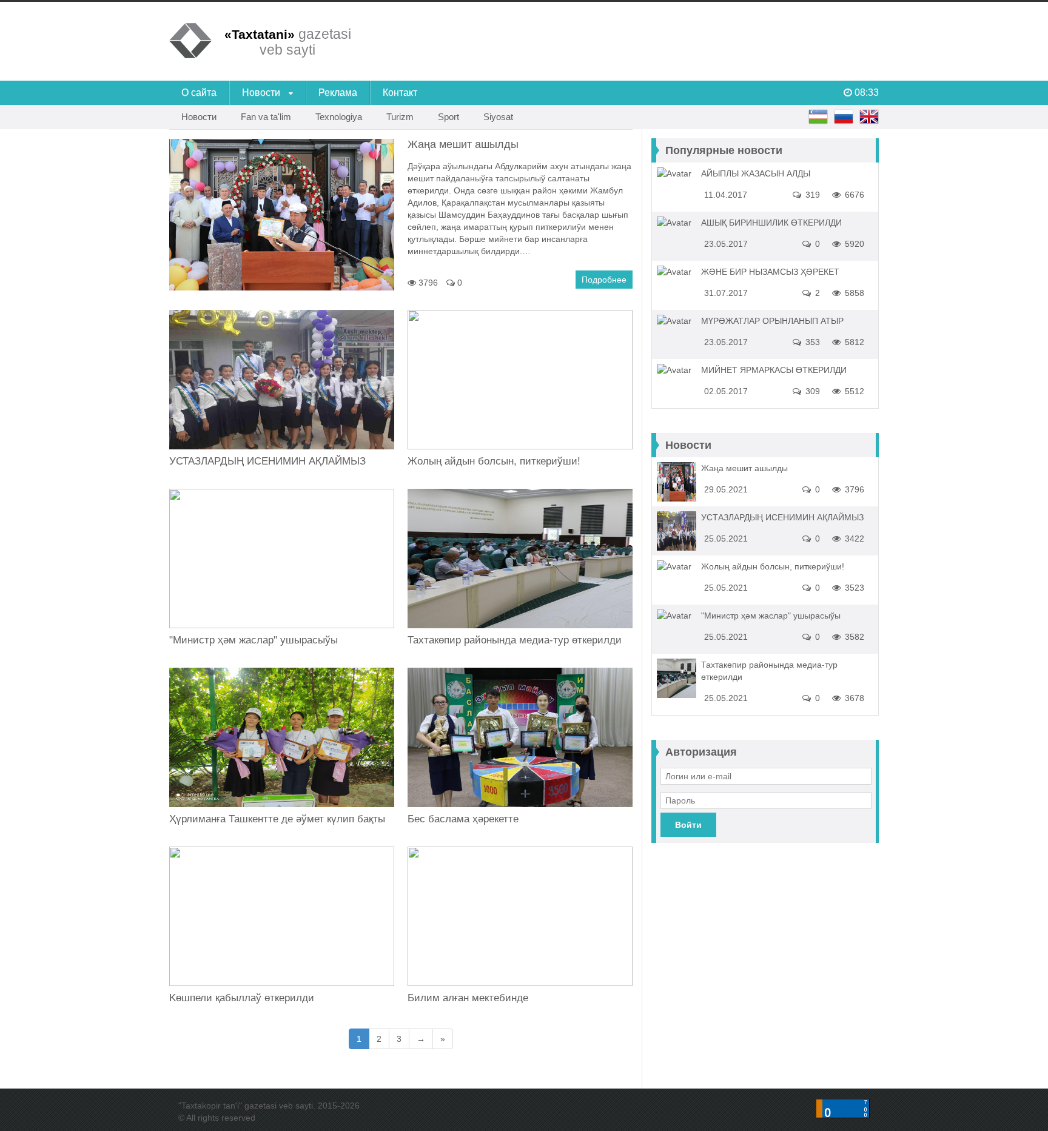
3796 (427, 282)
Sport (448, 117)
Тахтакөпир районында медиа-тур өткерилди (515, 640)
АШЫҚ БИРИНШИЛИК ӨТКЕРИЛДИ (771, 222)
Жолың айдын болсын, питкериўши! (494, 461)
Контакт (400, 92)
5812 (853, 342)
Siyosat (498, 117)
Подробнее (604, 279)
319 (811, 195)
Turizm (400, 117)
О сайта (199, 92)
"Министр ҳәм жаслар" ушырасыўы (253, 640)
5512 (853, 391)
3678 (853, 698)
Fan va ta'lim (266, 117)
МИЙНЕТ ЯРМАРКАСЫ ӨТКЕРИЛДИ (774, 370)
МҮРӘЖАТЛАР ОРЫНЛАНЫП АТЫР (772, 321)
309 (811, 391)
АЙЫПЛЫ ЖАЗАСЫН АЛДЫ (755, 173)
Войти (688, 825)
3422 (853, 538)
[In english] (869, 117)
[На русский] (843, 117)
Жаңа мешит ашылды (744, 468)
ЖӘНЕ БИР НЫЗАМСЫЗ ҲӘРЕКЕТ (770, 272)
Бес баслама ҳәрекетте (463, 819)
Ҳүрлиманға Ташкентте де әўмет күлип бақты (277, 819)
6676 (853, 195)
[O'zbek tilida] (818, 117)
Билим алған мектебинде (468, 998)
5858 (853, 293)
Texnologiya (338, 117)
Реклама (337, 92)
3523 (853, 587)
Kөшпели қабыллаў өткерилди (241, 998)
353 (811, 342)
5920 (853, 244)
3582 (853, 637)
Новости (262, 92)
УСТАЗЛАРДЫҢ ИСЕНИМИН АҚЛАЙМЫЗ (267, 461)
